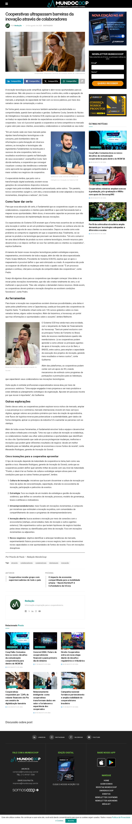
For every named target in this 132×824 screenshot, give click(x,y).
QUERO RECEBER (107, 83)
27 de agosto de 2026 (42, 664)
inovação (65, 563)
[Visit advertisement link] (108, 28)
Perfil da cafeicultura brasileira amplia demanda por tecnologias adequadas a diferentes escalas (107, 227)
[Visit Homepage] (68, 4)
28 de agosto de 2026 (15, 667)
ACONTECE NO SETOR (99, 183)
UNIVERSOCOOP (106, 791)
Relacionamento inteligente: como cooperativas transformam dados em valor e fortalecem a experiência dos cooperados (44, 700)
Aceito (71, 821)
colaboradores (27, 563)
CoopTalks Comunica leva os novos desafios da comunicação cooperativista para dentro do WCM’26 (16, 658)
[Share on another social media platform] (82, 81)
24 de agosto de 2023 (34, 26)
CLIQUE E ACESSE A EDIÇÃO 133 (66, 784)
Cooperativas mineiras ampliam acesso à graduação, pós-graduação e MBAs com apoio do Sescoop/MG (107, 191)
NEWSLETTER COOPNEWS (106, 797)
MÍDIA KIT (106, 804)
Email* (94, 63)
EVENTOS (106, 794)
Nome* (94, 72)
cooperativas (41, 563)
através (14, 563)
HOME (106, 780)
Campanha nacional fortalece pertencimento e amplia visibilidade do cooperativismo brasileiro (72, 698)
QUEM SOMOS (106, 784)
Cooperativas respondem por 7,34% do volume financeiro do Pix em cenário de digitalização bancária (17, 698)
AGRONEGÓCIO (96, 219)
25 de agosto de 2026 (15, 707)
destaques (53, 563)
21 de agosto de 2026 (70, 707)
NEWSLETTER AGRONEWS (106, 801)
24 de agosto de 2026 (42, 713)
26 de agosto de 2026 (70, 664)
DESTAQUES (48, 26)
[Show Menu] (6, 4)
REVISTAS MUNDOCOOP (106, 787)
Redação (18, 26)
